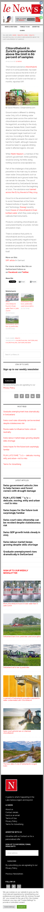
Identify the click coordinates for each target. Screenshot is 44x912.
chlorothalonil (31, 67)
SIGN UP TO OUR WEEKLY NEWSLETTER (15, 571)
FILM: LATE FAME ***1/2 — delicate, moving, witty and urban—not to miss (21, 500)
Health (17, 338)
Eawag (23, 207)
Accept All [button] (21, 907)
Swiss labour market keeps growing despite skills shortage (20, 543)
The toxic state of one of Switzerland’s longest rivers (20, 765)
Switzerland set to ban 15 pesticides (16, 667)
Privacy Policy (9, 388)
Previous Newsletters (14, 874)
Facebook (13, 272)
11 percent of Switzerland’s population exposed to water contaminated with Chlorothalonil (21, 699)
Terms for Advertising (12, 464)
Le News (22, 9)
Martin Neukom (17, 154)
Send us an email (13, 815)
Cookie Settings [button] (9, 907)
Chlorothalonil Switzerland (27, 340)
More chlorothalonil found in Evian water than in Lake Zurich (12, 306)
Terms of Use (11, 818)
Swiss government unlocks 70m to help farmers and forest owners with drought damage (20, 488)
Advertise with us (13, 836)
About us (9, 809)
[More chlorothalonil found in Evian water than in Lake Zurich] (12, 297)
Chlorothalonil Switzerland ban (18, 342)
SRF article (10, 260)
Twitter (25, 272)
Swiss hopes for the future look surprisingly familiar (20, 511)
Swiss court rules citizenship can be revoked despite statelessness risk (22, 523)
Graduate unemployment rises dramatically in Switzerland (20, 553)
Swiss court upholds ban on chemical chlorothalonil (17, 732)
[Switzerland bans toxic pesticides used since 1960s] (27, 297)
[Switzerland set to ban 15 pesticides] (12, 319)
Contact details (12, 812)
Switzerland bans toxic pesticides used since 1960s (27, 304)
